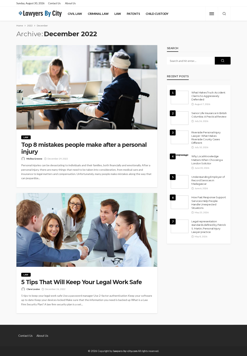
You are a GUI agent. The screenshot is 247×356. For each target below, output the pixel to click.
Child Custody (157, 13)
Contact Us (54, 3)
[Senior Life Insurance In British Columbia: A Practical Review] (180, 118)
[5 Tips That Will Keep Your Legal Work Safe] (86, 230)
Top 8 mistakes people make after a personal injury (83, 148)
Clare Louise (33, 289)
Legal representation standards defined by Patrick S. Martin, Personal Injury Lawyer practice (208, 226)
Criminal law (98, 13)
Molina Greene (34, 158)
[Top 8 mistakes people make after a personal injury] (86, 87)
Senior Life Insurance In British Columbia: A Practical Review (209, 115)
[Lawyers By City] (39, 13)
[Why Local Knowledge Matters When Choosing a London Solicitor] (180, 156)
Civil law (75, 13)
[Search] (224, 14)
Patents (133, 13)
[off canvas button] (211, 14)
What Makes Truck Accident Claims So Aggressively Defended (208, 96)
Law (117, 13)
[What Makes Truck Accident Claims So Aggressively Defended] (180, 97)
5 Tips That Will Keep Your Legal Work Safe (81, 282)
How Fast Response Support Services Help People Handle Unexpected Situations (208, 202)
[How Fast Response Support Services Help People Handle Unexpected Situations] (180, 202)
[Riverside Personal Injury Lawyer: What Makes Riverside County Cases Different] (180, 137)
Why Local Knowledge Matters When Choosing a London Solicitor (207, 160)
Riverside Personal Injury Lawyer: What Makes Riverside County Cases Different (206, 137)
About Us (70, 3)
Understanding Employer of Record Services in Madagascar (208, 180)
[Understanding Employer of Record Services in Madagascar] (180, 182)
